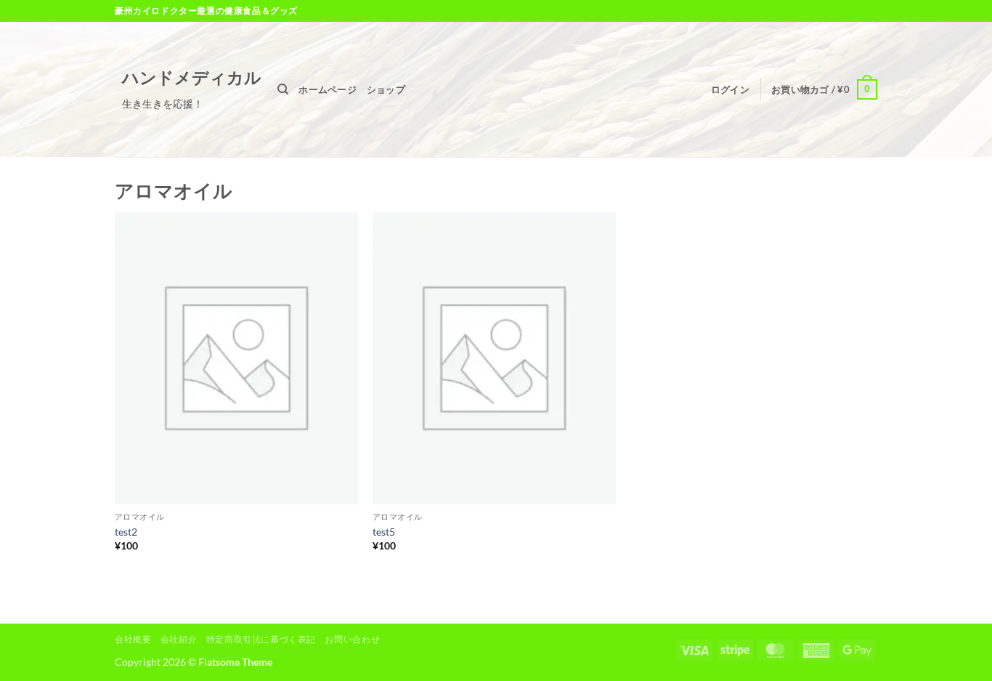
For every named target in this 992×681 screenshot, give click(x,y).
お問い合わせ (352, 639)
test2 (126, 531)
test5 (384, 531)
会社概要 (133, 639)
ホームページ (327, 89)
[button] (730, 89)
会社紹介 (178, 639)
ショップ (386, 89)
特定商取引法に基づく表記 (261, 639)
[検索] (282, 89)
